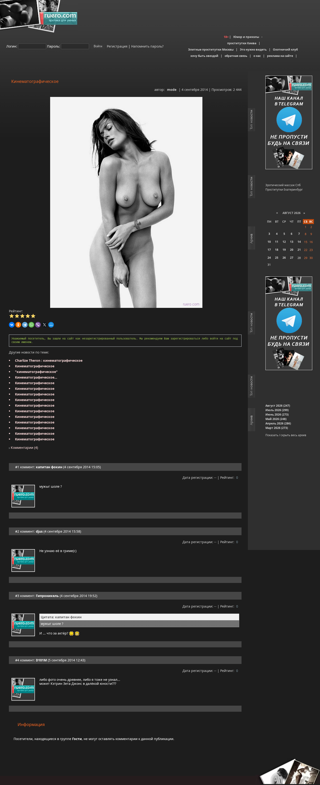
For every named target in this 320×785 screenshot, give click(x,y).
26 (284, 258)
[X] (44, 325)
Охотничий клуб (285, 50)
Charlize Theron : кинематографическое (48, 360)
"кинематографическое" (36, 371)
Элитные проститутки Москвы (211, 50)
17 (269, 250)
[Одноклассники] (18, 325)
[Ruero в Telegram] (288, 123)
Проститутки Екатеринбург (284, 190)
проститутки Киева (241, 43)
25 (276, 258)
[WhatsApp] (31, 325)
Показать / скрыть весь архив (285, 435)
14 (299, 242)
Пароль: (53, 46)
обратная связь (236, 56)
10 (269, 242)
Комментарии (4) (24, 447)
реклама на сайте (280, 56)
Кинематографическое (34, 366)
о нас (257, 56)
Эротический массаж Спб (283, 185)
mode (171, 89)
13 (291, 242)
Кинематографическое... (36, 377)
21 (299, 250)
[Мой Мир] (51, 325)
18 (276, 250)
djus (39, 531)
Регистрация (116, 46)
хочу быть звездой (204, 56)
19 (284, 250)
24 (269, 258)
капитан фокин (49, 467)
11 (276, 242)
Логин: (11, 46)
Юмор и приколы (246, 37)
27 (291, 258)
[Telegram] (25, 325)
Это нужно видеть (253, 50)
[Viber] (38, 325)
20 (291, 250)
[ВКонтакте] (12, 325)
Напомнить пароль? (147, 46)
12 (284, 242)
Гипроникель (47, 595)
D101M (41, 660)
